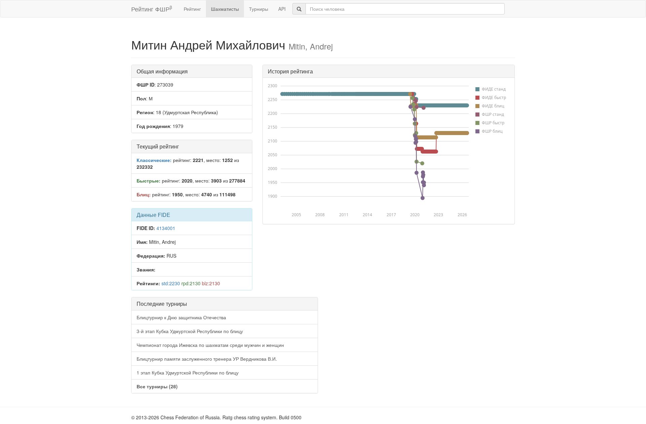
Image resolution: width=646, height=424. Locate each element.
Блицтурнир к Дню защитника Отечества (181, 317)
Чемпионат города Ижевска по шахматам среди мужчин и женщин (210, 344)
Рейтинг (192, 8)
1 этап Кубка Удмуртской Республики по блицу (188, 372)
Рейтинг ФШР (151, 8)
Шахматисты (225, 8)
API (282, 8)
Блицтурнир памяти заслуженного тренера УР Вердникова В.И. (207, 358)
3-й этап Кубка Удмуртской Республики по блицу (190, 331)
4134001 (165, 228)
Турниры (258, 8)
